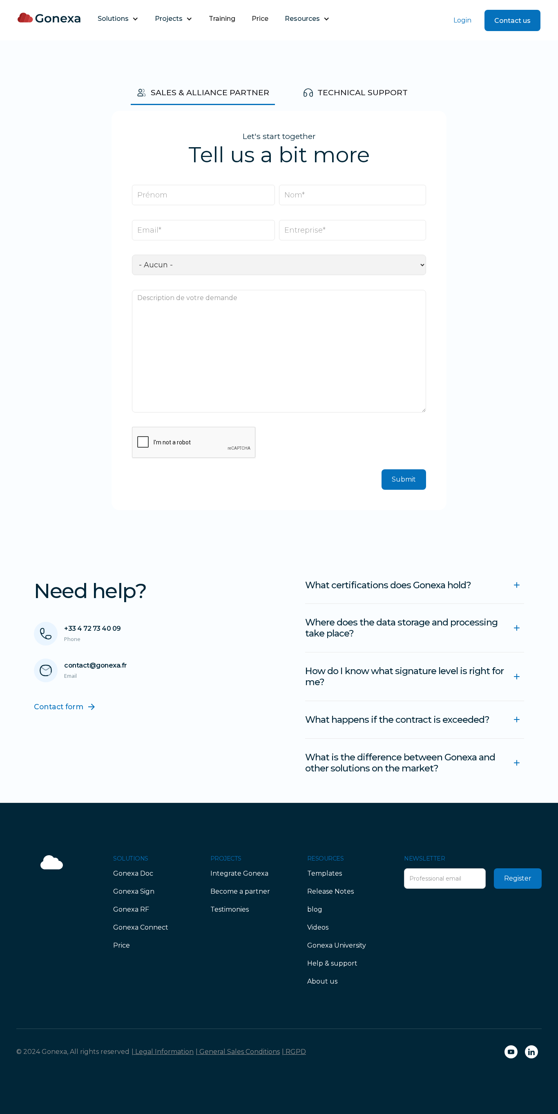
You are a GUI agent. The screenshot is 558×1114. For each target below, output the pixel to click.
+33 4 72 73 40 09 (92, 628)
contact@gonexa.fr (95, 665)
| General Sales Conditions (238, 1052)
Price (260, 18)
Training (222, 18)
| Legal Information (163, 1052)
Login (462, 20)
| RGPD (294, 1052)
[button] (118, 19)
